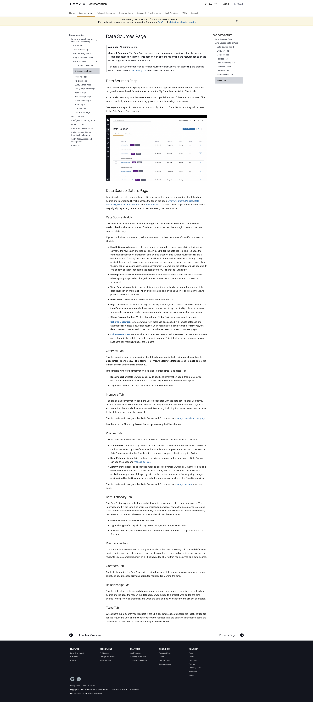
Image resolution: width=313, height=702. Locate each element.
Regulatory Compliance (138, 657)
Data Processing (80, 49)
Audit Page (80, 104)
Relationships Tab (225, 74)
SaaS (160, 22)
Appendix (75, 145)
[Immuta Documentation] (77, 4)
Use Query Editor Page (85, 88)
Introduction (78, 45)
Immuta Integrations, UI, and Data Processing (82, 40)
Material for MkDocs (95, 693)
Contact (191, 675)
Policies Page (81, 80)
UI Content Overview (84, 65)
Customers (193, 660)
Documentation (86, 13)
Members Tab (223, 55)
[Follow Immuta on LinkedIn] (79, 679)
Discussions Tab (224, 66)
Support (194, 13)
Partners (192, 664)
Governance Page (83, 100)
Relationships (152, 204)
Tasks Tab (221, 80)
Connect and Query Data (82, 128)
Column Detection (120, 334)
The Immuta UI (79, 61)
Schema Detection (120, 322)
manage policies (142, 461)
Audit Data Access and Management (81, 140)
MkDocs (81, 693)
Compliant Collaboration (138, 660)
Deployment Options (107, 657)
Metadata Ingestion (82, 53)
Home (72, 13)
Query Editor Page (83, 85)
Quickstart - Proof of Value (148, 13)
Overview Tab (223, 51)
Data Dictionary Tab (226, 62)
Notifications (80, 108)
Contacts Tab (223, 70)
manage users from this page (190, 418)
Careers (191, 657)
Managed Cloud (105, 660)
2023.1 (226, 4)
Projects (73, 660)
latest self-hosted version (183, 22)
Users (181, 201)
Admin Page (80, 92)
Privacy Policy (75, 686)
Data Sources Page (83, 71)
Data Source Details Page (226, 43)
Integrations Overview (83, 57)
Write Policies (77, 124)
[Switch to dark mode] (210, 4)
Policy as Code (126, 13)
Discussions (123, 204)
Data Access (74, 657)
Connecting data (139, 70)
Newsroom (193, 671)
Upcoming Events (195, 668)
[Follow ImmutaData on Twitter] (72, 679)
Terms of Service (89, 686)
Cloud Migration (135, 653)
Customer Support (165, 664)
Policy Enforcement (77, 653)
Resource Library (165, 653)
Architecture (104, 653)
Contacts (135, 204)
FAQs (184, 13)
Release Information (106, 13)
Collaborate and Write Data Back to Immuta (81, 133)
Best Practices (171, 13)
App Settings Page (83, 96)
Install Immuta (77, 116)
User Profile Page (82, 112)
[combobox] (238, 4)
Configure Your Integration (83, 120)
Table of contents (222, 35)
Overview (172, 201)
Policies (189, 201)
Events (161, 657)
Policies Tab (222, 59)
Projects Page (81, 77)
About (191, 653)
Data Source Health (225, 47)
